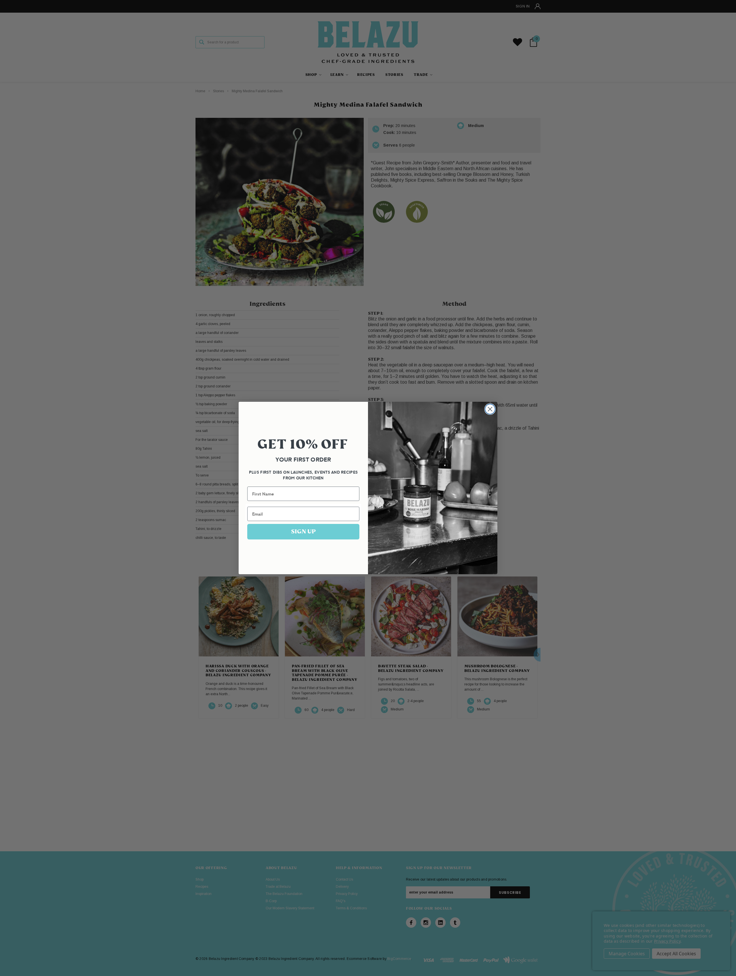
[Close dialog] (490, 409)
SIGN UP (303, 531)
